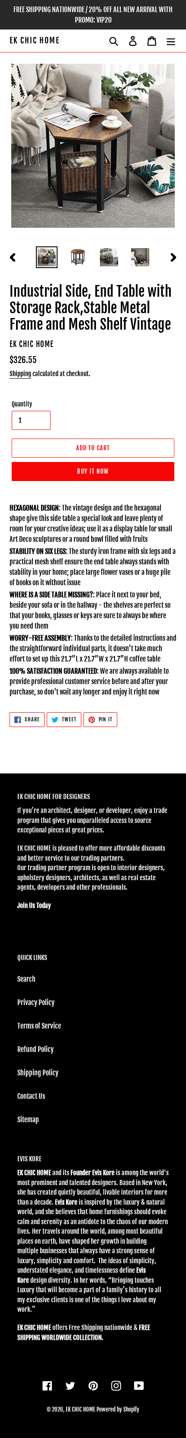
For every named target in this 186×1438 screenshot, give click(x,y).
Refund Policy (35, 1049)
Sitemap (28, 1119)
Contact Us (31, 1096)
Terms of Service (39, 1026)
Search (26, 979)
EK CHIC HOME (35, 40)
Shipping (20, 374)
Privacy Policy (36, 1002)
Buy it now (93, 471)
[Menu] (170, 40)
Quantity (22, 404)
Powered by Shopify (117, 1409)
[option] (46, 257)
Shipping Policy (37, 1072)
